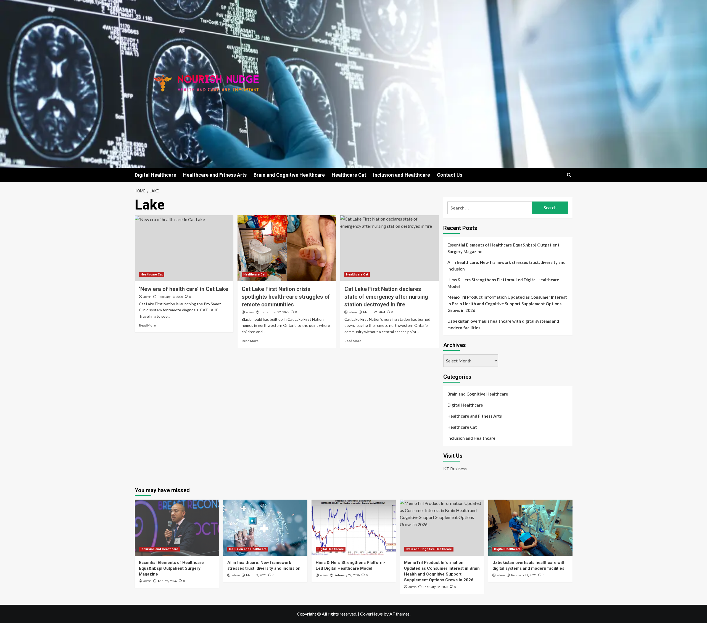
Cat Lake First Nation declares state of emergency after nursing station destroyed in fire (386, 297)
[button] (569, 175)
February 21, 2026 (523, 575)
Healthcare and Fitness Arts (215, 175)
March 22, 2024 (374, 312)
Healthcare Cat (349, 175)
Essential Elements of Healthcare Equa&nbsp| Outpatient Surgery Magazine (503, 248)
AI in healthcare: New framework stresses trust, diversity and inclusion (506, 265)
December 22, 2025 (274, 312)
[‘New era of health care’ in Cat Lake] (184, 248)
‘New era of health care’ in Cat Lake (183, 289)
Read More (147, 325)
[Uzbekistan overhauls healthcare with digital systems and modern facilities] (530, 528)
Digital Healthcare (155, 175)
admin (147, 296)
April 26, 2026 (167, 581)
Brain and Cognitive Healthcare (289, 175)
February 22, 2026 (347, 575)
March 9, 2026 (256, 575)
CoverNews (371, 613)
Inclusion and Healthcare (401, 175)
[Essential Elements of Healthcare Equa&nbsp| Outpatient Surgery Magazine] (177, 528)
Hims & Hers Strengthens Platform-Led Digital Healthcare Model (503, 283)
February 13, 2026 (170, 297)
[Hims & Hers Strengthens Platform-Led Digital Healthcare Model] (354, 528)
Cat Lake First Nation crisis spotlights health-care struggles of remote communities (286, 297)
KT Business (455, 468)
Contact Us (449, 175)
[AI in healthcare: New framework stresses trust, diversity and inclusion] (265, 528)
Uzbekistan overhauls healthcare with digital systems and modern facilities (503, 324)
